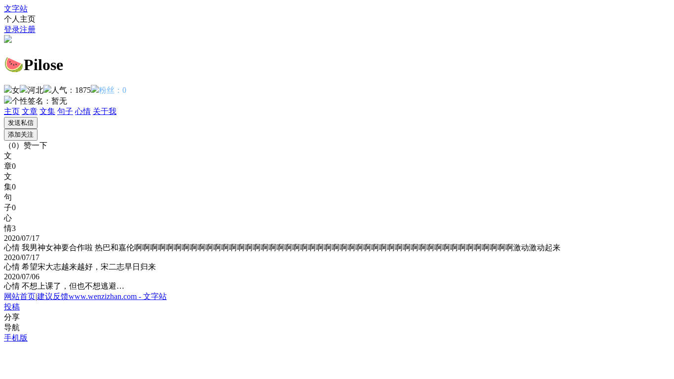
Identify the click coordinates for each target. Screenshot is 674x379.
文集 (47, 111)
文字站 (16, 8)
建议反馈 (53, 296)
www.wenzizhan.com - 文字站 (118, 296)
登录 (12, 29)
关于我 (104, 111)
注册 (28, 29)
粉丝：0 (112, 90)
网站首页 (20, 296)
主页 (12, 111)
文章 (29, 111)
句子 (65, 111)
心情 (83, 111)
